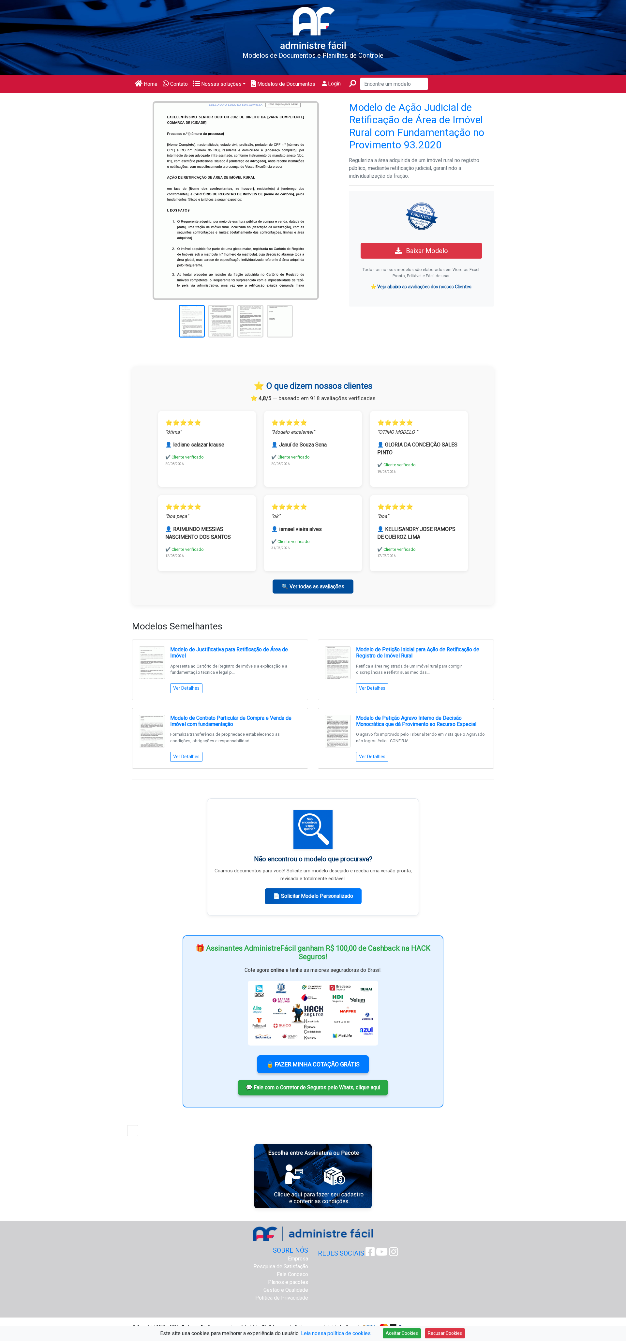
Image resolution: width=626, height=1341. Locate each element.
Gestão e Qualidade (285, 1290)
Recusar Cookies (445, 1333)
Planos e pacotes (288, 1282)
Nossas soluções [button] (221, 84)
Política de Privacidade (281, 1298)
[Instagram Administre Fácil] (393, 1254)
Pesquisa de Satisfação (280, 1266)
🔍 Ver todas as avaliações (313, 586)
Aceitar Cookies (402, 1333)
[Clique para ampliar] (236, 200)
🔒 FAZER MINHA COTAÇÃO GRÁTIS (313, 1064)
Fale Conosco (292, 1274)
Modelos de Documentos (285, 84)
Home (149, 84)
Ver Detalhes (186, 688)
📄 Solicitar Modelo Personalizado (313, 896)
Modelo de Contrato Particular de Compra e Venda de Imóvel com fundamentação (230, 721)
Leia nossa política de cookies (336, 1333)
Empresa (298, 1259)
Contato (178, 84)
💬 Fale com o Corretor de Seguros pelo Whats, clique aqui (313, 1087)
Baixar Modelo (426, 251)
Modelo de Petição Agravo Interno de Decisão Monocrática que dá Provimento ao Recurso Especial (416, 721)
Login (334, 84)
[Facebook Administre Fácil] (370, 1254)
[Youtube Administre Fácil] (382, 1254)
